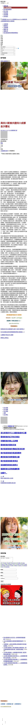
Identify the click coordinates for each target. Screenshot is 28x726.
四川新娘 (5, 407)
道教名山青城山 (5, 337)
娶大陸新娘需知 (7, 7)
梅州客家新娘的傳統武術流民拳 (13, 449)
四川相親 (5, 409)
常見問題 (5, 14)
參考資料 (5, 16)
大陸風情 (5, 61)
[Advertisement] (14, 105)
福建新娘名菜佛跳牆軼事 (10, 469)
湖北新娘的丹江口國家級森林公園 (13, 433)
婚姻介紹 (5, 29)
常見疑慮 (5, 13)
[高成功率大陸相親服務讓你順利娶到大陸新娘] (12, 605)
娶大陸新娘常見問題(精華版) (10, 32)
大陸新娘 (5, 24)
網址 (2, 575)
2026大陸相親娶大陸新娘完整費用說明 (13, 641)
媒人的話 (5, 11)
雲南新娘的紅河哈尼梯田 (10, 437)
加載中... (4, 473)
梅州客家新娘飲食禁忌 (9, 461)
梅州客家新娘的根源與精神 (11, 453)
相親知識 (5, 6)
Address (3, 578)
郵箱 (2, 572)
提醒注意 (5, 31)
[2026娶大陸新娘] (14, 403)
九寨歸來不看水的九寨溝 (7, 335)
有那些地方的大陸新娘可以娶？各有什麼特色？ (13, 329)
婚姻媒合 (5, 25)
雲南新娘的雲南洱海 (8, 445)
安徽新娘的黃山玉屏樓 (9, 441)
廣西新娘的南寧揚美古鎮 (10, 457)
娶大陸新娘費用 (7, 9)
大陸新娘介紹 (10, 426)
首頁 (2, 61)
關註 (2, 143)
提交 (2, 581)
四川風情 (5, 411)
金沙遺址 (5, 414)
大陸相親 (5, 27)
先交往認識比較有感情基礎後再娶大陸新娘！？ (13, 332)
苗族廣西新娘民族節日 (9, 465)
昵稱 (2, 569)
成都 (4, 413)
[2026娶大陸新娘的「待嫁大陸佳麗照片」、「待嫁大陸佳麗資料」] (14, 548)
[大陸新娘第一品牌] (14, 89)
